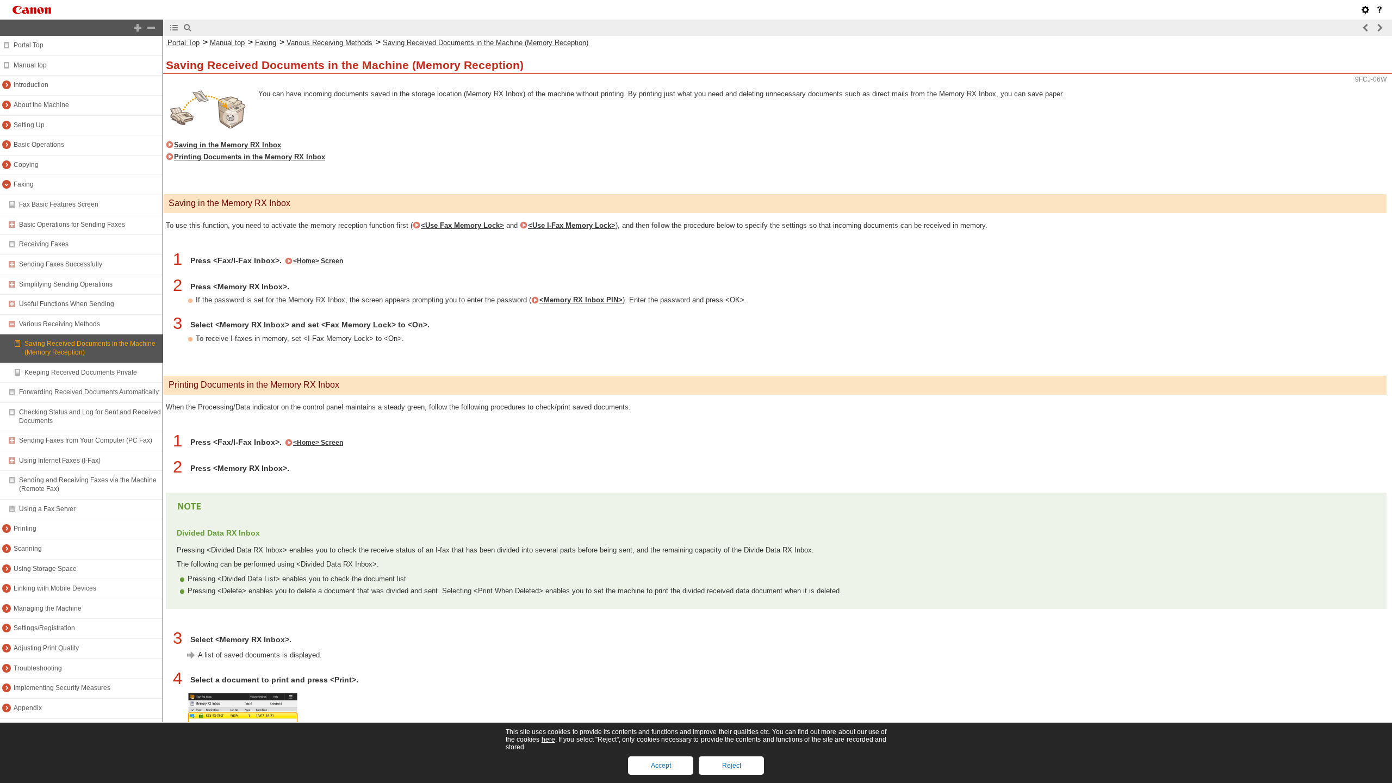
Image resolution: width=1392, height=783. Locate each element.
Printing (25, 528)
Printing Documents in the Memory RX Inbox (249, 157)
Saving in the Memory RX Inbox (227, 145)
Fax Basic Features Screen (58, 204)
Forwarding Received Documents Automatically (89, 392)
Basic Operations (39, 144)
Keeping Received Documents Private (80, 372)
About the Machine (41, 105)
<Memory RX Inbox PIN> (581, 300)
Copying (26, 165)
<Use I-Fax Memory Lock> (572, 225)
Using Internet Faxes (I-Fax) (60, 460)
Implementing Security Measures (62, 688)
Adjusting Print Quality (46, 648)
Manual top (30, 65)
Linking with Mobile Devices (55, 588)
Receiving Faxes (44, 244)
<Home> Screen (318, 261)
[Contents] (174, 28)
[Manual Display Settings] (1365, 10)
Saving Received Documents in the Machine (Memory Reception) (485, 43)
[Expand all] (138, 28)
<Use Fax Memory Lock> (462, 225)
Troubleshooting (38, 668)
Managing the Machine (48, 608)
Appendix (28, 708)
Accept (661, 765)
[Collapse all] (151, 28)
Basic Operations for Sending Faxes (72, 224)
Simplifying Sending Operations (66, 284)
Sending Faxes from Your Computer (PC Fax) (85, 440)
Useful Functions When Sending (66, 304)
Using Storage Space (45, 569)
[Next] (1379, 28)
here (548, 739)
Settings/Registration (44, 628)
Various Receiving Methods (59, 324)
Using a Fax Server (47, 509)
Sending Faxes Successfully (60, 264)
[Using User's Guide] (1379, 10)
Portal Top (29, 45)
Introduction (31, 85)
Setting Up (29, 125)
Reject (731, 765)
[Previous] (1366, 28)
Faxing (24, 184)
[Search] (188, 28)
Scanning (28, 548)
